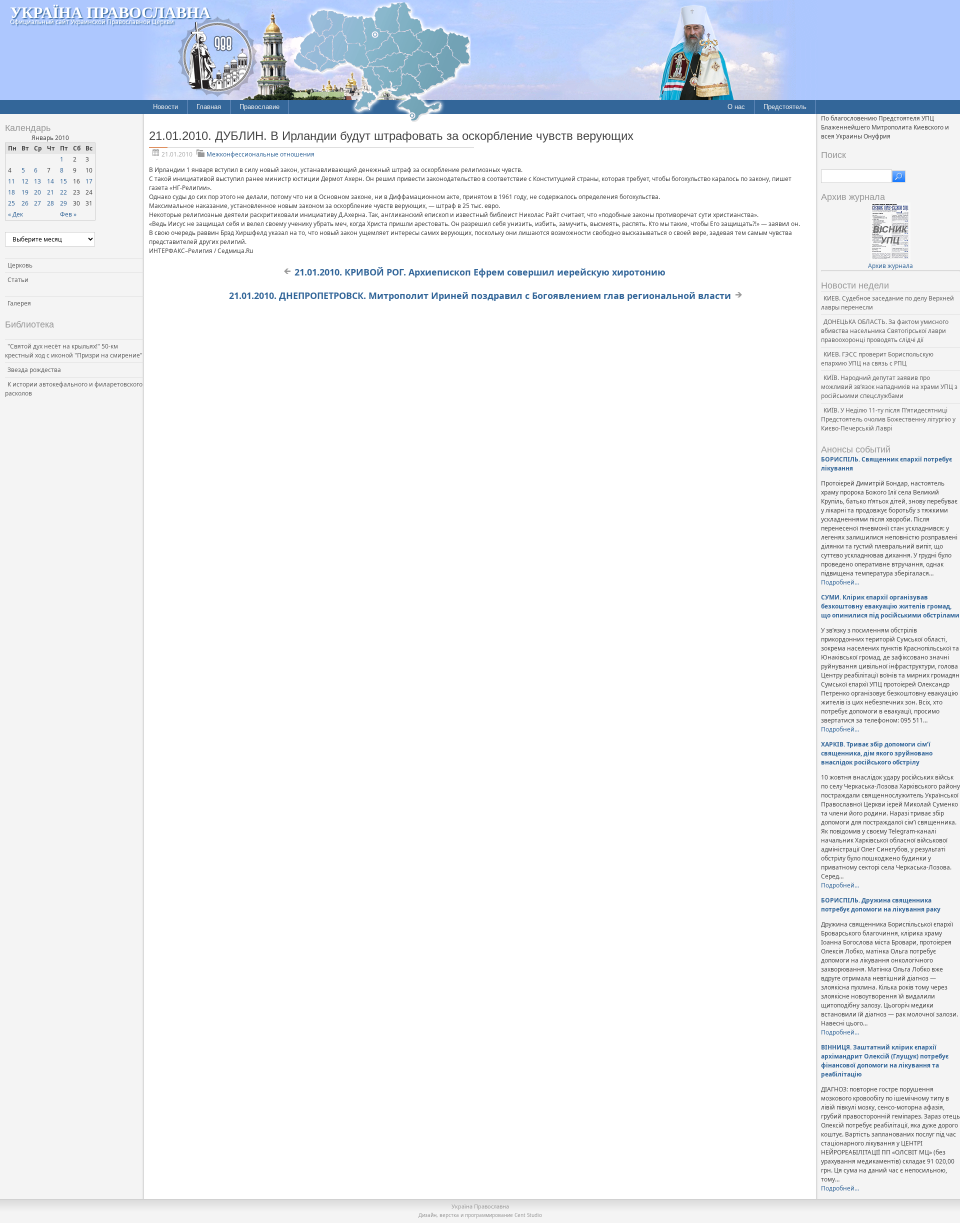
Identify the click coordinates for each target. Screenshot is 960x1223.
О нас (736, 106)
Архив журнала (890, 266)
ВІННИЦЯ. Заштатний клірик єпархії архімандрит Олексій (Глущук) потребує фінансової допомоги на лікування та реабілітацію (884, 1060)
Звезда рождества (34, 370)
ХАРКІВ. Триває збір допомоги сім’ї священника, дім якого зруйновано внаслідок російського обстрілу (876, 753)
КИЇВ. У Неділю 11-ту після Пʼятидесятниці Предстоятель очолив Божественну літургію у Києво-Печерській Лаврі (888, 419)
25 (11, 203)
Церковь (20, 265)
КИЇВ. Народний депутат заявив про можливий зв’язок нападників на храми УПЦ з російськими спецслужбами (889, 387)
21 (50, 192)
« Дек (15, 214)
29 (63, 203)
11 (11, 181)
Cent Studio (528, 1215)
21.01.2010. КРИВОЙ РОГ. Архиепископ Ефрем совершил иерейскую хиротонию (480, 272)
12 (25, 181)
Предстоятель (785, 106)
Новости (165, 106)
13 (37, 181)
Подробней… (840, 582)
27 (37, 203)
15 (63, 181)
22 (63, 192)
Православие (260, 106)
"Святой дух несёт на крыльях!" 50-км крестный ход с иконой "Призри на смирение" (73, 351)
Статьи (18, 280)
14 (50, 181)
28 (50, 203)
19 (25, 192)
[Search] (899, 176)
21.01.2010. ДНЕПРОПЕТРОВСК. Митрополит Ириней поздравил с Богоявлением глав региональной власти (480, 296)
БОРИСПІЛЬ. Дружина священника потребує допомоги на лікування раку (880, 905)
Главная (208, 106)
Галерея (19, 303)
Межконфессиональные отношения (260, 154)
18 (11, 192)
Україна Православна (110, 12)
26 (25, 203)
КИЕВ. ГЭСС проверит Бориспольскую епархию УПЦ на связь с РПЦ (877, 359)
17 (89, 181)
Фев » (68, 214)
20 (37, 192)
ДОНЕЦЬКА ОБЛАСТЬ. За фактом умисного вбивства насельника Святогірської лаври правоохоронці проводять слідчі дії (884, 331)
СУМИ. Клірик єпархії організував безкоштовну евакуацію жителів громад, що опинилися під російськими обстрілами (890, 606)
